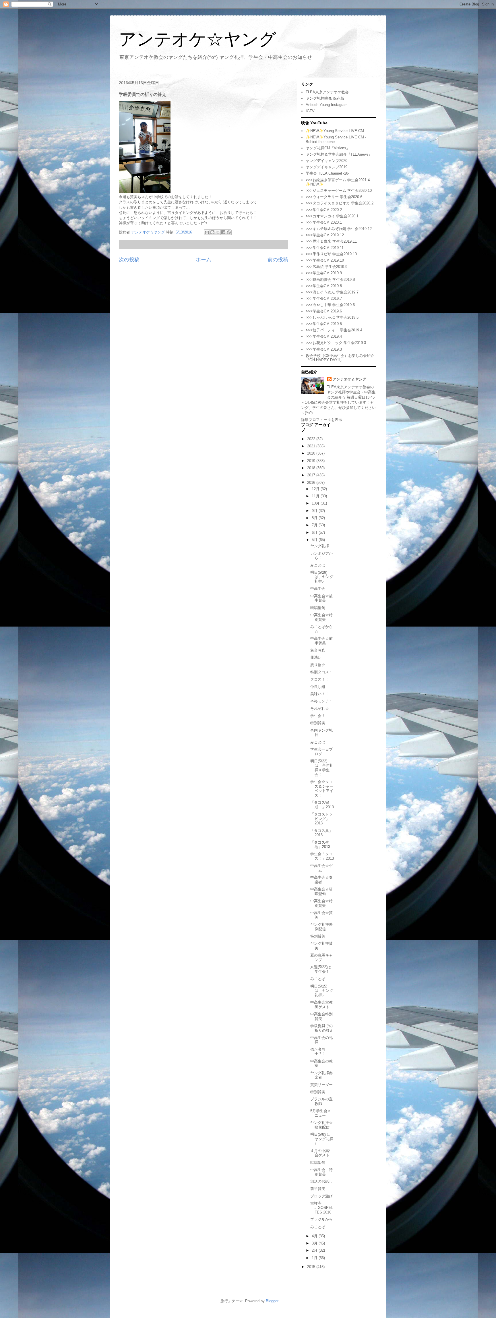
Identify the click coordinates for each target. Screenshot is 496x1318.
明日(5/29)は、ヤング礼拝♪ (321, 576)
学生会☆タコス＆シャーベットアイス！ (321, 788)
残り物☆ (317, 665)
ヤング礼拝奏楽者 (321, 1075)
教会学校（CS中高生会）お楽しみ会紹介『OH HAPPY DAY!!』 (340, 357)
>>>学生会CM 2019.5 (324, 324)
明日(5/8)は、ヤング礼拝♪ (321, 1138)
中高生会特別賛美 (321, 1016)
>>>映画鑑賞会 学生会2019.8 (330, 279)
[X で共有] (218, 232)
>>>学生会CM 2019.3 (324, 349)
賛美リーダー (321, 1085)
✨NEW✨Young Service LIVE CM (335, 131)
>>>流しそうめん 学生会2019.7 (332, 292)
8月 (315, 518)
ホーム (203, 259)
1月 (315, 1258)
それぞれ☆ (319, 708)
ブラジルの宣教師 (321, 1101)
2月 (315, 1250)
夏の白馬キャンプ (321, 957)
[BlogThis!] (212, 232)
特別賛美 (317, 723)
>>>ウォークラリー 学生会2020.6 (334, 197)
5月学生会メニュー (320, 1113)
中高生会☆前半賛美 (321, 640)
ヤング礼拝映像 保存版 (325, 98)
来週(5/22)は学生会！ (320, 969)
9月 (315, 511)
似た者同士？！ (318, 1051)
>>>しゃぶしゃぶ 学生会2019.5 (332, 317)
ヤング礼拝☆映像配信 (321, 1124)
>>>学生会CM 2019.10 (325, 260)
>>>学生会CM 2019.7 (324, 298)
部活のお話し (321, 1181)
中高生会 (317, 588)
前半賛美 (317, 1188)
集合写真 (317, 650)
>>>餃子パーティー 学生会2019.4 (334, 330)
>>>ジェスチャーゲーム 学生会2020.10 (339, 190)
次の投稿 (129, 259)
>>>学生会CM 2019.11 (325, 248)
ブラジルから (321, 1219)
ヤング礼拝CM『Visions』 (328, 148)
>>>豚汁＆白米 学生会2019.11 (331, 241)
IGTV (310, 111)
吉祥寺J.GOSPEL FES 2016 (321, 1207)
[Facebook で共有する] (223, 232)
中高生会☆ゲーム (321, 867)
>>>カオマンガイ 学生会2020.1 (332, 216)
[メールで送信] (207, 232)
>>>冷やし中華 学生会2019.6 (330, 305)
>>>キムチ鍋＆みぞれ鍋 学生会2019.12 (339, 229)
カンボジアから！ (321, 555)
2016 (311, 482)
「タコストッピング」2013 (321, 818)
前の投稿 (278, 259)
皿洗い (315, 657)
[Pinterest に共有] (229, 232)
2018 (311, 468)
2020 (311, 453)
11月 (316, 496)
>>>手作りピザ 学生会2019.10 (331, 254)
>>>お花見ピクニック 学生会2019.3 (336, 343)
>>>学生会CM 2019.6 (324, 311)
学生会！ (317, 716)
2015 (311, 1267)
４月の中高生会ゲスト (321, 1153)
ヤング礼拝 (319, 546)
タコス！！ (319, 679)
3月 (315, 1243)
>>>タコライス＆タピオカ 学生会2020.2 (339, 203)
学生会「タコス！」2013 (322, 856)
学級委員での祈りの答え (321, 1028)
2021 (311, 446)
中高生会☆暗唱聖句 (321, 891)
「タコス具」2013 (321, 832)
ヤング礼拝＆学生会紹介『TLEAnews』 (339, 154)
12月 (316, 489)
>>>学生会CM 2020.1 (324, 222)
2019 (311, 461)
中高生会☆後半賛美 (321, 598)
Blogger (272, 1301)
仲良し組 (317, 687)
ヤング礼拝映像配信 (321, 926)
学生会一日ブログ (321, 751)
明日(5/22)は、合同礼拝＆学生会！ (321, 768)
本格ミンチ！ (321, 701)
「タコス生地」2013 (320, 844)
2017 (311, 475)
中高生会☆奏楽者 (321, 879)
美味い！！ (319, 694)
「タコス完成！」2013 (322, 804)
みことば (317, 565)
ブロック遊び (321, 1196)
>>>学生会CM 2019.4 (324, 336)
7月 (315, 525)
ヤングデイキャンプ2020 (326, 161)
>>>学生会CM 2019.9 (324, 273)
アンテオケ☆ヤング (197, 39)
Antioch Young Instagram (327, 105)
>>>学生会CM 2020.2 (324, 210)
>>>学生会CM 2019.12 (325, 235)
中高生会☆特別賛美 (321, 617)
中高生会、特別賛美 (321, 1172)
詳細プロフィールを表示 (321, 420)
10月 (316, 503)
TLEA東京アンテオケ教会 (327, 92)
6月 (315, 532)
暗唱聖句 (317, 608)
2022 (311, 439)
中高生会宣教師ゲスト (321, 1004)
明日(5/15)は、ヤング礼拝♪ (321, 990)
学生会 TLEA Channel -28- (327, 173)
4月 (315, 1236)
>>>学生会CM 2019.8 (324, 286)
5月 (315, 540)
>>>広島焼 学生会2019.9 (326, 266)
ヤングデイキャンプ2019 (326, 167)
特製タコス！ (321, 672)
